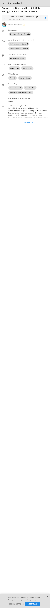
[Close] (48, 596)
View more (28, 123)
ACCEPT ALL (32, 604)
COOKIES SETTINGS (16, 604)
